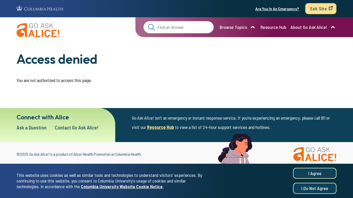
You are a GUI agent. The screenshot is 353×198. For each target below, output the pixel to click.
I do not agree (314, 188)
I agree (314, 173)
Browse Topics (233, 27)
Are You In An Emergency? (277, 8)
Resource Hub (273, 27)
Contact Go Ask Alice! (77, 127)
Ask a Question (32, 127)
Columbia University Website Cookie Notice (122, 186)
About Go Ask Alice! (308, 27)
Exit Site (318, 8)
